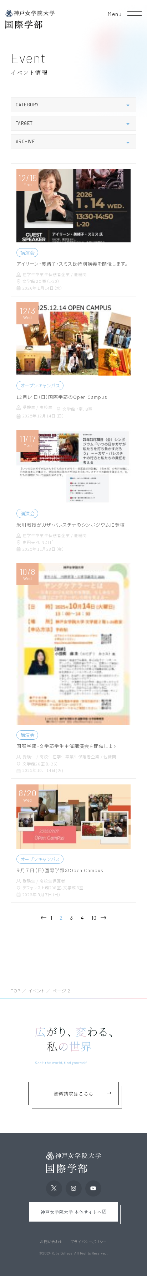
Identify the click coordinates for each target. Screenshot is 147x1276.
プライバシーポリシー (89, 1241)
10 (94, 917)
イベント (36, 990)
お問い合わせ (51, 1241)
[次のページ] (103, 917)
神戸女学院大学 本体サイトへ (71, 1212)
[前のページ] (43, 917)
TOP (15, 990)
